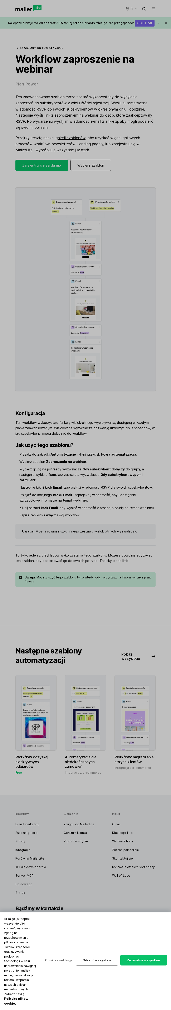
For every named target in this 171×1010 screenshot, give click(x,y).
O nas (116, 824)
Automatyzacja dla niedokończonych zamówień (80, 762)
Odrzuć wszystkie (97, 960)
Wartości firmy (122, 841)
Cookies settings (59, 960)
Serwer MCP (24, 875)
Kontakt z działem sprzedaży (133, 867)
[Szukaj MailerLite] (144, 8)
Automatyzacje (26, 832)
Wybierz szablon (90, 165)
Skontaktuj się (122, 858)
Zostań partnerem (125, 850)
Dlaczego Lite (122, 832)
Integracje (22, 850)
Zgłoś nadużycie (76, 841)
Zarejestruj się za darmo (41, 165)
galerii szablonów (70, 138)
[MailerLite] (28, 8)
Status (20, 892)
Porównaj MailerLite (29, 858)
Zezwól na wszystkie (143, 960)
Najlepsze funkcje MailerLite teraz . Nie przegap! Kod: (83, 23)
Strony (20, 841)
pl (132, 9)
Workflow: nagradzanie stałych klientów (134, 759)
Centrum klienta (75, 832)
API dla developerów (30, 867)
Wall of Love (121, 875)
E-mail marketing (27, 824)
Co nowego (24, 884)
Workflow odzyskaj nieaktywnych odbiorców (31, 762)
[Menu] (153, 9)
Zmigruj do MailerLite (79, 824)
